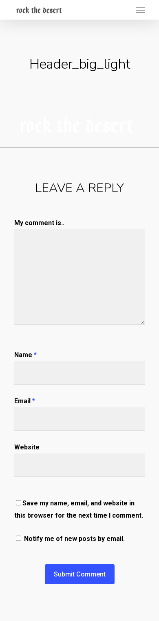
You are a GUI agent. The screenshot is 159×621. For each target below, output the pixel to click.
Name (25, 355)
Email (24, 401)
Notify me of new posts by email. (74, 539)
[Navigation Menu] (140, 10)
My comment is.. (39, 223)
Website (27, 447)
